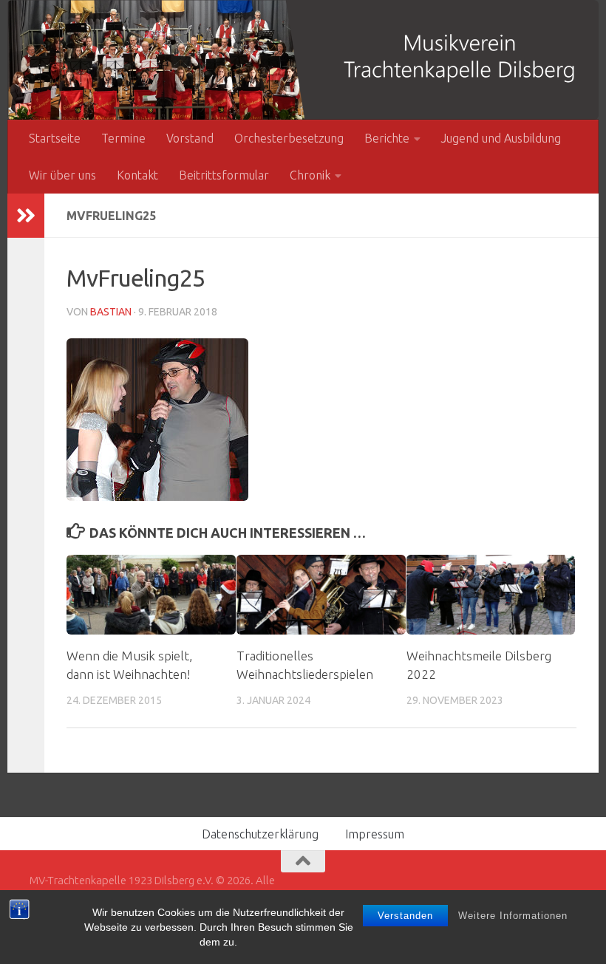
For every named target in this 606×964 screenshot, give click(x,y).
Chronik (310, 175)
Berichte (386, 138)
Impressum (374, 834)
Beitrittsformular (224, 175)
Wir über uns (62, 175)
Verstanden (405, 915)
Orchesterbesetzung (289, 138)
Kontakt (137, 175)
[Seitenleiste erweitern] (25, 216)
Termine (123, 138)
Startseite (55, 138)
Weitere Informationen (513, 915)
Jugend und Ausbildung (501, 138)
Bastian (111, 312)
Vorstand (190, 138)
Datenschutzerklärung (260, 834)
